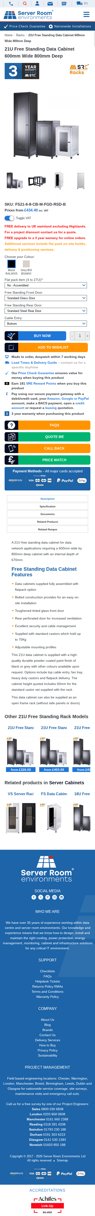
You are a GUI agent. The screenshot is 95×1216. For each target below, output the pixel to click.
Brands (47, 1030)
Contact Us (47, 1035)
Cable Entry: (14, 318)
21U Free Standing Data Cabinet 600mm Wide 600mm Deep (22, 728)
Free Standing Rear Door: (23, 305)
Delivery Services (47, 1040)
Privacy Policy (48, 1050)
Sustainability (47, 1055)
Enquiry (65, 3)
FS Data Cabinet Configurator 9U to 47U (55, 794)
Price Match (54, 460)
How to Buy (47, 1045)
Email (50, 3)
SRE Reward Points (41, 383)
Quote (54, 437)
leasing (51, 408)
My (37, 3)
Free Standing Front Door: (24, 292)
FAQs (54, 425)
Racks (20, 35)
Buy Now (42, 336)
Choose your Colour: (20, 257)
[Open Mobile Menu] (86, 14)
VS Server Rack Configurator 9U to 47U (22, 794)
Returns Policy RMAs (47, 986)
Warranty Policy (47, 997)
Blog (47, 1025)
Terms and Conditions (47, 991)
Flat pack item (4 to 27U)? (24, 280)
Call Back (54, 448)
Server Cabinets (66, 782)
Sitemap (62, 1160)
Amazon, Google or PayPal (68, 398)
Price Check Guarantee (36, 373)
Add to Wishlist (53, 347)
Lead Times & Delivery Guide (34, 362)
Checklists (47, 971)
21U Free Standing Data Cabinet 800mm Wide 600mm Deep (55, 728)
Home (8, 35)
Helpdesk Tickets (47, 981)
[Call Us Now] (11, 3)
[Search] (25, 3)
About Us (47, 1019)
